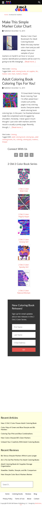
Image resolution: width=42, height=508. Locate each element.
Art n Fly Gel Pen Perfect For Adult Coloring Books (20, 460)
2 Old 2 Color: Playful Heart (23, 215)
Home (7, 494)
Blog (35, 494)
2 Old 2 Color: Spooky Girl (23, 266)
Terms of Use (19, 499)
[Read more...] (30, 61)
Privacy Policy (7, 499)
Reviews (28, 494)
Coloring (14, 69)
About (29, 499)
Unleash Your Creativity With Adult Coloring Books (20, 442)
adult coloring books (19, 71)
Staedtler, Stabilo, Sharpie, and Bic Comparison (18, 470)
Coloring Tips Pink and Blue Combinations (17, 434)
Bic (37, 71)
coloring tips (27, 139)
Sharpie (25, 74)
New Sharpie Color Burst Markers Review (16, 474)
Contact (36, 499)
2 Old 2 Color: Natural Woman (23, 291)
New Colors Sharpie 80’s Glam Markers (15, 438)
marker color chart (8, 74)
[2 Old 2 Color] (21, 9)
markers (19, 74)
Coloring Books (17, 494)
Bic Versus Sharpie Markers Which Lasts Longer (19, 456)
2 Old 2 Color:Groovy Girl (23, 240)
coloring (19, 139)
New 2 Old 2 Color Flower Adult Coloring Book (19, 423)
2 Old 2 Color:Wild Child (23, 190)
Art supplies (31, 71)
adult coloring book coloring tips (23, 137)
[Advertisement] (21, 382)
